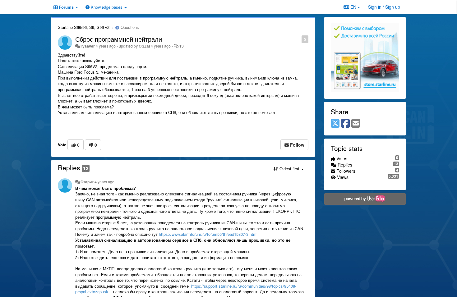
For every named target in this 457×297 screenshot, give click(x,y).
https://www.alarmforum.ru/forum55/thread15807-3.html (208, 234)
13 (181, 46)
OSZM (144, 46)
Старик (87, 182)
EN (353, 7)
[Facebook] (345, 123)
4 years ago (104, 182)
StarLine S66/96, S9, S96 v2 (83, 27)
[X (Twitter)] (335, 123)
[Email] (355, 123)
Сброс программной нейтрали (118, 38)
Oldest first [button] (289, 168)
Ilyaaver (88, 46)
